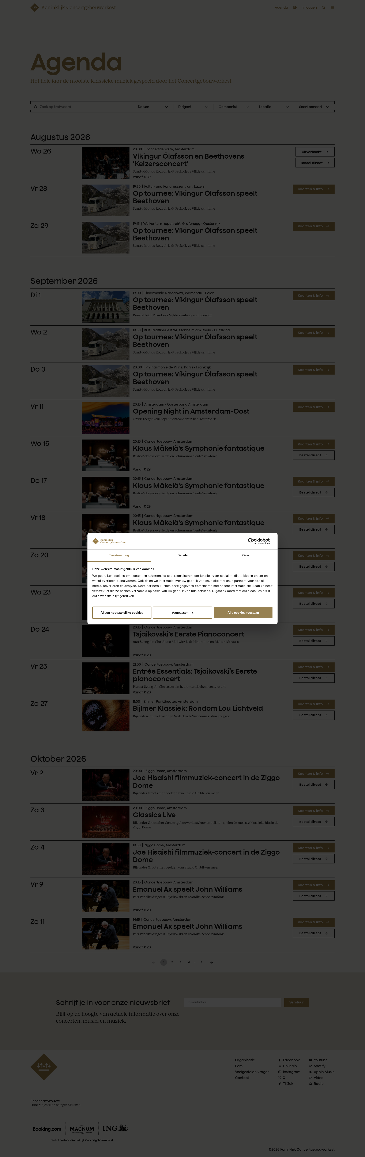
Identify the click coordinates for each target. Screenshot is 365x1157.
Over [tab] (245, 555)
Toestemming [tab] (119, 555)
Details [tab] (182, 555)
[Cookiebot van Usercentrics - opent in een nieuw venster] (254, 541)
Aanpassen (180, 612)
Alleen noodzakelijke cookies (122, 612)
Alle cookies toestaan (243, 612)
